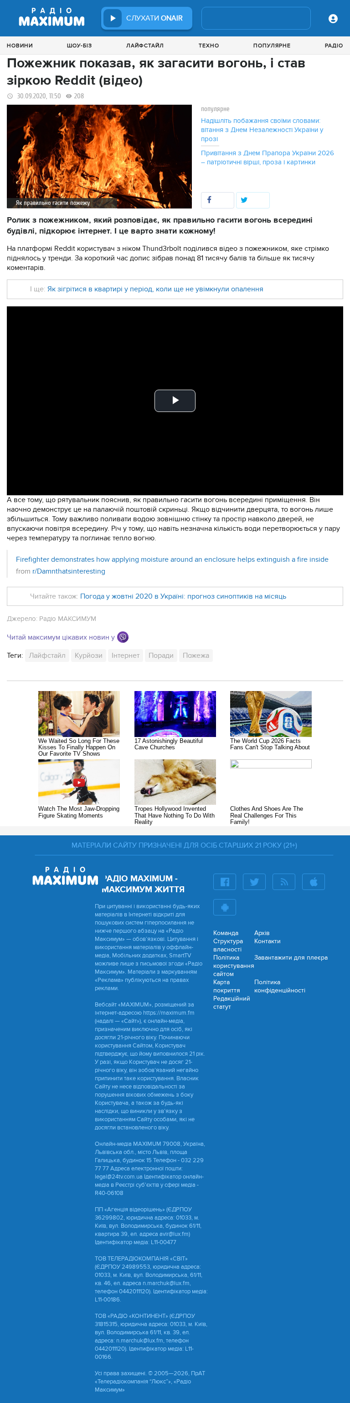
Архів (262, 933)
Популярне (272, 45)
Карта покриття (226, 986)
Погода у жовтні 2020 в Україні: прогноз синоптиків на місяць (183, 596)
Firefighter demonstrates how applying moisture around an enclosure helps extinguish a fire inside (172, 559)
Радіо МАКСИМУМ (67, 619)
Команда (225, 933)
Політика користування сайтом (233, 966)
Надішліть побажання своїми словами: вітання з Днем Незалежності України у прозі (262, 130)
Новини (20, 45)
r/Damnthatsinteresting (68, 571)
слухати (154, 18)
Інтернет (125, 655)
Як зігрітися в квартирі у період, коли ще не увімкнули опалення (155, 289)
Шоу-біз (79, 45)
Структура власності (228, 945)
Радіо (334, 45)
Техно (209, 45)
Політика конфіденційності (279, 986)
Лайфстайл (145, 45)
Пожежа (196, 655)
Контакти (267, 941)
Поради (161, 655)
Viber (123, 637)
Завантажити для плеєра (291, 957)
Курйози (89, 655)
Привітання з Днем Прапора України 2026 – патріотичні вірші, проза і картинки (267, 157)
